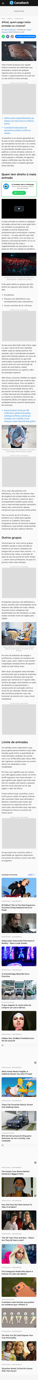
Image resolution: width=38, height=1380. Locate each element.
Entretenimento (19, 18)
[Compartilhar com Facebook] (7, 36)
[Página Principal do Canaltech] (19, 4)
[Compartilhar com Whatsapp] (3, 36)
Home (3, 18)
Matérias (9, 18)
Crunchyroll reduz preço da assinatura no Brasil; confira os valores (17, 130)
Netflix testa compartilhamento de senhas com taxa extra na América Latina (19, 121)
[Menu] (3, 3)
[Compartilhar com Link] (12, 36)
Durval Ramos (10, 30)
